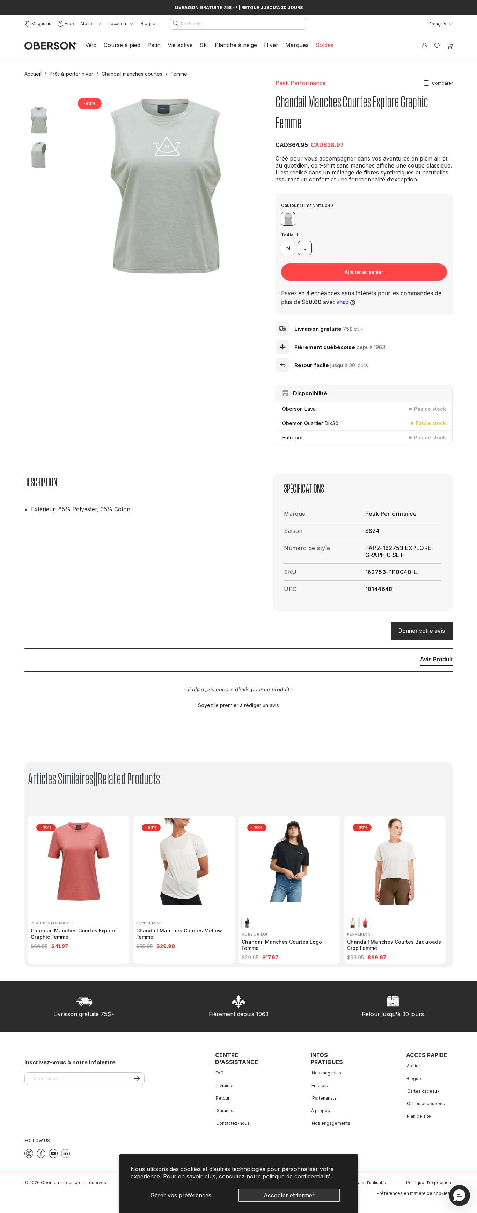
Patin (154, 45)
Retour (222, 1098)
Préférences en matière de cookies (413, 1193)
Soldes (324, 45)
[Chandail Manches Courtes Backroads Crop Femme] (395, 861)
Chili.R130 (365, 923)
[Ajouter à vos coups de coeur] (248, 105)
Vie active (180, 45)
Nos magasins (326, 1073)
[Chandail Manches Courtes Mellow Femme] (184, 861)
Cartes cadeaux (423, 1091)
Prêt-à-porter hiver (72, 74)
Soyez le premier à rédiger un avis (238, 705)
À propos (320, 1110)
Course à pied (122, 45)
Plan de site (419, 1116)
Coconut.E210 (352, 923)
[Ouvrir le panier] (450, 46)
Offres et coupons (426, 1103)
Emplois (319, 1085)
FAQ (219, 1073)
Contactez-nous (233, 1123)
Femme (179, 74)
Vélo (91, 45)
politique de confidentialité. (297, 1176)
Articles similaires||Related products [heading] (94, 779)
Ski (204, 45)
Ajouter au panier (364, 272)
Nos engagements (331, 1123)
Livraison (225, 1085)
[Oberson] (50, 46)
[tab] (436, 661)
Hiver (271, 45)
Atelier (413, 1066)
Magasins (41, 23)
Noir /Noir (247, 923)
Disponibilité (310, 393)
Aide (69, 23)
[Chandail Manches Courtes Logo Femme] (290, 861)
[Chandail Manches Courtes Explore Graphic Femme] (79, 861)
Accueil (33, 74)
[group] (80, 890)
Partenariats (324, 1098)
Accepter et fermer (289, 1195)
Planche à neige (236, 45)
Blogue (148, 23)
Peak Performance (301, 83)
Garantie (225, 1110)
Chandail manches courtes (133, 74)
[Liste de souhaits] (437, 46)
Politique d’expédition (428, 1182)
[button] (238, 704)
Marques (297, 45)
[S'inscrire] (137, 1078)
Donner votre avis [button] (421, 630)
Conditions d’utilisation (365, 1182)
